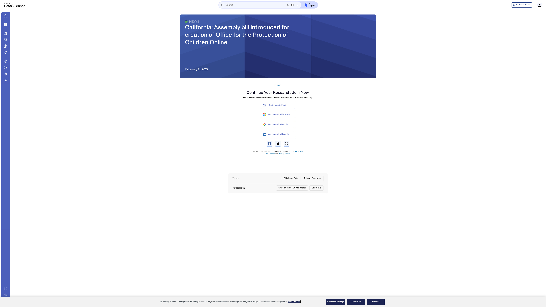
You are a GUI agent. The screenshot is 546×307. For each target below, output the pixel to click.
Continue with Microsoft (279, 114)
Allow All (375, 302)
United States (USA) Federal (292, 187)
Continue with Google (278, 124)
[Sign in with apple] (278, 144)
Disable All (356, 302)
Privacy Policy (284, 154)
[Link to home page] (6, 16)
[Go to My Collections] (6, 24)
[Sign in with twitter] (286, 144)
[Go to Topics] (6, 46)
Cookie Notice (294, 302)
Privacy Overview (312, 178)
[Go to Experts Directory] (6, 295)
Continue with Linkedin (278, 134)
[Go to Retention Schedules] (6, 61)
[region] (273, 302)
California (316, 187)
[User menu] (539, 5)
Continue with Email (277, 105)
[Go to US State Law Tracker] (6, 74)
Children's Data (291, 178)
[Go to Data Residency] (6, 67)
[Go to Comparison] (6, 52)
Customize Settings (335, 302)
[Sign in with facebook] (269, 144)
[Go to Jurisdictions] (6, 39)
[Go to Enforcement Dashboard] (6, 80)
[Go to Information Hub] (6, 33)
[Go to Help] (6, 288)
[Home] (15, 5)
